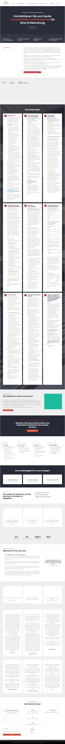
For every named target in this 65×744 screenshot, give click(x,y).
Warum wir (4, 83)
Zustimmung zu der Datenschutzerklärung (12, 731)
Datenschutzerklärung (50, 742)
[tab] (5, 82)
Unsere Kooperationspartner (23, 83)
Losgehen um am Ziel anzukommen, (43, 496)
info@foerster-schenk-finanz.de (32, 724)
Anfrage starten (32, 27)
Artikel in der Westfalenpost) (13, 191)
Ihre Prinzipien (12, 83)
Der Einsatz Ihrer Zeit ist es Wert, (42, 492)
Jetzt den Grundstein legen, (41, 494)
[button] (32, 72)
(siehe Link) (48, 50)
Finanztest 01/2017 (11, 190)
